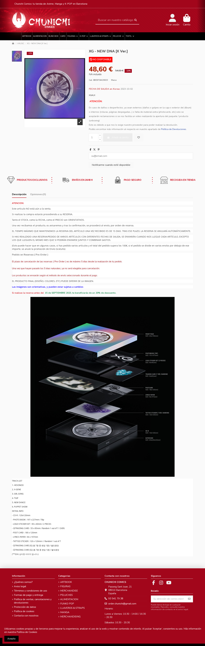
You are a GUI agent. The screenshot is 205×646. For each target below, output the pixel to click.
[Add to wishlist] (139, 137)
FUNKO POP (67, 603)
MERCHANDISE (69, 590)
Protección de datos (25, 607)
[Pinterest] (98, 149)
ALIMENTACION (69, 599)
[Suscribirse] (189, 599)
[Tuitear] (94, 149)
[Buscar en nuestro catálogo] (135, 20)
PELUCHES (66, 595)
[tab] (38, 195)
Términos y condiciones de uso (30, 590)
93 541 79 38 (115, 598)
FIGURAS (65, 586)
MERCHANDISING (70, 616)
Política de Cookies (26, 632)
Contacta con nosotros (26, 615)
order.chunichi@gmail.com (122, 603)
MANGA (64, 612)
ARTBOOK (66, 582)
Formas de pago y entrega (28, 595)
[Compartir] (90, 149)
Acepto (11, 638)
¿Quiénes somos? (23, 582)
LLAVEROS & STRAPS (72, 608)
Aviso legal (20, 586)
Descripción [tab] (19, 194)
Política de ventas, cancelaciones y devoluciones (33, 601)
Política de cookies (24, 611)
